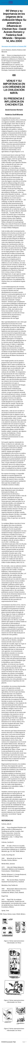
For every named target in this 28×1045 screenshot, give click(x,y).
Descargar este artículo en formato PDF (14, 46)
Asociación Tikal (11, 1042)
